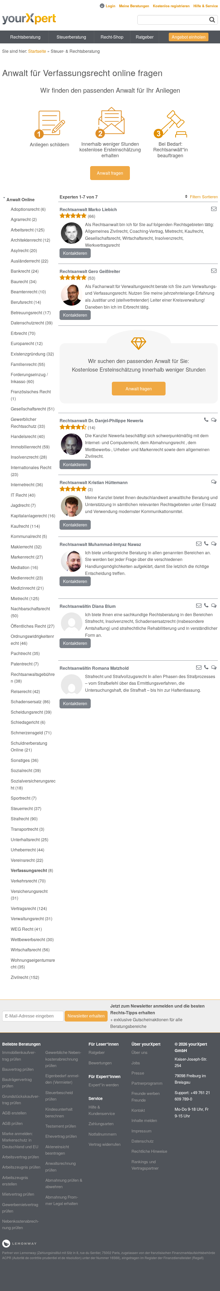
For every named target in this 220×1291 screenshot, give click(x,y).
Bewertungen (100, 1062)
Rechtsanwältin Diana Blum (88, 606)
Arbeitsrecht (22, 230)
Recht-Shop (112, 37)
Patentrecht (21, 664)
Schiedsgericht (25, 722)
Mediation (20, 567)
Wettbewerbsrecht (28, 939)
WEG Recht (22, 929)
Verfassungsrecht (29, 870)
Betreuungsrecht (26, 312)
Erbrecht (19, 333)
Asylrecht (19, 250)
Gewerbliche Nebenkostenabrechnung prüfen (63, 1058)
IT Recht (19, 495)
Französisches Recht (31, 391)
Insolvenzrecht (24, 457)
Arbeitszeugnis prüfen (21, 1167)
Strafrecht (20, 818)
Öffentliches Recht (28, 626)
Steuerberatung (71, 37)
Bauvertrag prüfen (18, 1069)
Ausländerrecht (25, 261)
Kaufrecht (20, 526)
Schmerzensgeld (27, 732)
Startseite (37, 51)
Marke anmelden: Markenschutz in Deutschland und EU (20, 1140)
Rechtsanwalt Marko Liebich (88, 209)
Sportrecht (20, 798)
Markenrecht (22, 557)
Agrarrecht (21, 219)
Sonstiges (20, 760)
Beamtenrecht (24, 292)
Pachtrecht (21, 653)
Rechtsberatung (25, 37)
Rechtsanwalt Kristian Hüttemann (94, 482)
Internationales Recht (31, 467)
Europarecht (22, 343)
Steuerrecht (22, 808)
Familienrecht (23, 364)
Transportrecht (24, 829)
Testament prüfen (60, 1126)
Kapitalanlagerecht (29, 515)
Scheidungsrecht (27, 712)
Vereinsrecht (23, 860)
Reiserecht (21, 691)
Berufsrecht (21, 302)
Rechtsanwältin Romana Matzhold (94, 668)
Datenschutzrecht (27, 323)
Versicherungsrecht (29, 891)
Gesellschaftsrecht (28, 409)
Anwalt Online (20, 199)
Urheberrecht (23, 850)
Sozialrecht (21, 770)
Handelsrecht (23, 436)
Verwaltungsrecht (27, 918)
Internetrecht (22, 484)
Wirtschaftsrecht (26, 949)
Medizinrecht (23, 588)
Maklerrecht (22, 547)
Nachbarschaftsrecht (30, 608)
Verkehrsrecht (24, 881)
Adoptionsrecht (25, 209)
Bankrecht (20, 271)
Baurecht (19, 281)
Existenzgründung (28, 354)
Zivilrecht (19, 977)
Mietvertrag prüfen (18, 1194)
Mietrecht (19, 598)
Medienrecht (22, 578)
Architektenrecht (26, 240)
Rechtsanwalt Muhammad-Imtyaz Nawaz (100, 544)
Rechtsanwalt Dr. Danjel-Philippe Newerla (101, 420)
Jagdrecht (20, 505)
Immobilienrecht (26, 447)
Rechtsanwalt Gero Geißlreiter (90, 271)
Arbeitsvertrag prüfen (20, 1156)
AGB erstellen (14, 1113)
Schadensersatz (26, 701)
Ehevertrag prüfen (61, 1136)
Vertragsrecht (23, 908)
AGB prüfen (12, 1123)
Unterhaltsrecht (25, 839)
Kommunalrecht (26, 536)
